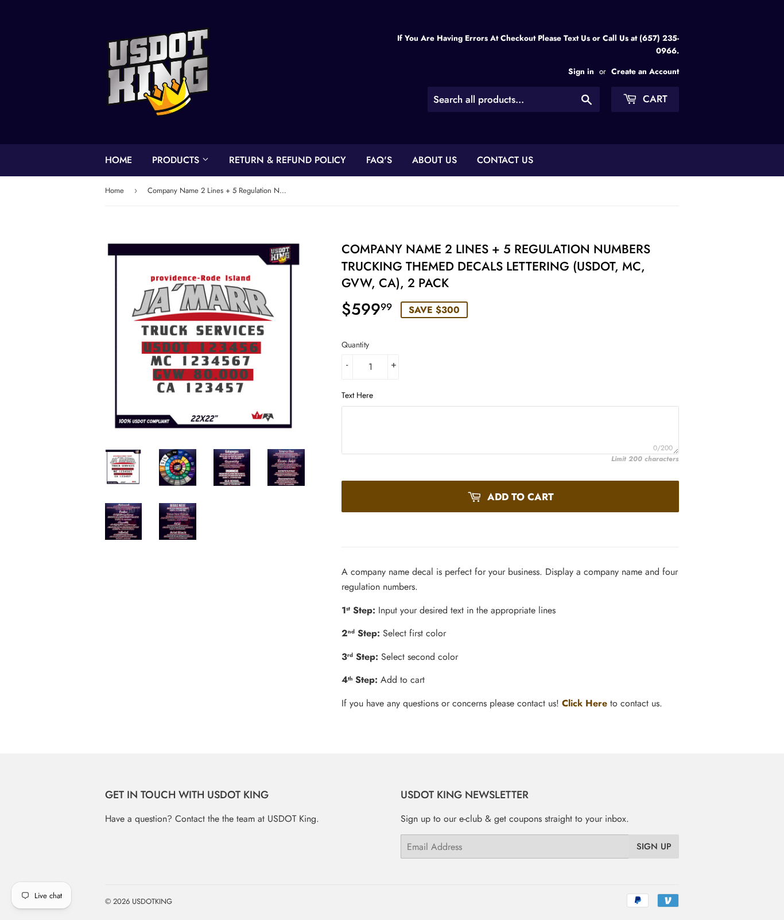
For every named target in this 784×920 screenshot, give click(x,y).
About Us (434, 160)
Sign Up (654, 846)
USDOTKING (152, 901)
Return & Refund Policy (287, 160)
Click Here (584, 703)
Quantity (355, 344)
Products (177, 160)
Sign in (581, 71)
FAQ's (379, 160)
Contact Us (505, 160)
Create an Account (645, 71)
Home (118, 160)
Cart (653, 99)
